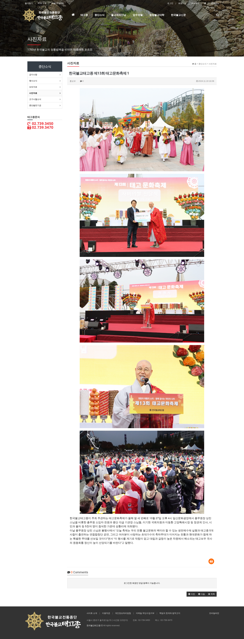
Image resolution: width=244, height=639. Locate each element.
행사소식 (33, 81)
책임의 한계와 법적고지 (169, 613)
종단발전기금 (35, 105)
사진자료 (33, 93)
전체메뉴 (215, 3)
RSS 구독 (42, 3)
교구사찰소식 (35, 99)
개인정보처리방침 (123, 613)
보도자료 (33, 87)
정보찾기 (195, 3)
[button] (192, 594)
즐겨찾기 (29, 3)
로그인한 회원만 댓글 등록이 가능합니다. (142, 583)
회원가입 (182, 3)
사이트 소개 (92, 613)
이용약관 (106, 613)
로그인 (170, 3)
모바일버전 (214, 613)
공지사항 (33, 74)
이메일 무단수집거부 (145, 613)
